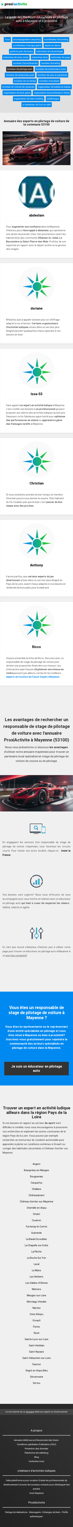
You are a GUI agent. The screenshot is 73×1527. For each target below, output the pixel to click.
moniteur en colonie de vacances (18, 87)
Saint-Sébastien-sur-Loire (36, 1358)
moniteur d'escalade (49, 81)
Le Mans (36, 1270)
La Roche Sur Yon (36, 1258)
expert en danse (52, 45)
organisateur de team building (28, 98)
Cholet (36, 1214)
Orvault (37, 1320)
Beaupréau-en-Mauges (36, 1170)
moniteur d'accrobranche (25, 63)
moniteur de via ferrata (25, 81)
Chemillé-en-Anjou (37, 1207)
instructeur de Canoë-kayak (49, 51)
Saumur (36, 1364)
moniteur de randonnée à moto (51, 69)
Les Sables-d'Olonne (36, 1283)
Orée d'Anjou (36, 1314)
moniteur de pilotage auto (19, 69)
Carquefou (36, 1182)
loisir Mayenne (37, 1493)
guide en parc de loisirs (21, 51)
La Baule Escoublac (36, 1239)
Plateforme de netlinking (36, 1453)
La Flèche (36, 1251)
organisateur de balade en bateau (54, 87)
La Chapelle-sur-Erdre (36, 1245)
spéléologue (53, 98)
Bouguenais (36, 1176)
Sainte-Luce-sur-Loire (36, 1339)
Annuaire (18, 1440)
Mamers (36, 1289)
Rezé (36, 1333)
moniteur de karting (50, 63)
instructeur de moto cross (16, 57)
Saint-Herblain (36, 1345)
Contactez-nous (36, 1461)
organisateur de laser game (17, 93)
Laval (36, 1264)
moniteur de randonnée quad (20, 75)
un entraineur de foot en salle (36, 104)
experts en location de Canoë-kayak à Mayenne (32, 676)
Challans (36, 1189)
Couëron (36, 1220)
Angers (36, 1164)
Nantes (37, 1308)
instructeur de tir (40, 57)
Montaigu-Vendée (36, 1301)
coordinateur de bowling (56, 39)
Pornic (36, 1326)
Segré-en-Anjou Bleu (36, 1370)
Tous (7, 39)
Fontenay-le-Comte (36, 1226)
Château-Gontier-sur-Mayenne (36, 1201)
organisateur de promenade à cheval (52, 93)
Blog (36, 1457)
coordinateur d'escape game (27, 45)
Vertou (36, 1383)
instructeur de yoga (60, 57)
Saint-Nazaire (36, 1351)
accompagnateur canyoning (27, 39)
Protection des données (36, 1448)
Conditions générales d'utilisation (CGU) (36, 1444)
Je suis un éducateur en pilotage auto (36, 1068)
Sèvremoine (36, 1376)
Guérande (36, 1232)
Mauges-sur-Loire (36, 1295)
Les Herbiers (36, 1276)
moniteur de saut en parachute (52, 75)
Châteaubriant (36, 1195)
